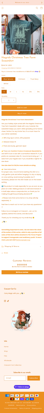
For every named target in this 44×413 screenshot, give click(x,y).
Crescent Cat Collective (12, 365)
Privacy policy (31, 405)
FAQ (5, 356)
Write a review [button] (22, 272)
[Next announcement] (41, 2)
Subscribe (33, 378)
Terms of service (24, 408)
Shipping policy (37, 408)
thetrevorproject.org (23, 240)
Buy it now (22, 113)
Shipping (4, 68)
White (6, 84)
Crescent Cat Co (16, 403)
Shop (6, 351)
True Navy (34, 79)
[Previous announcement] (2, 2)
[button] (2, 8)
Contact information (10, 408)
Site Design (27, 403)
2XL (30, 92)
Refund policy (20, 405)
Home (6, 347)
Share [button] (6, 253)
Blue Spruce (8, 79)
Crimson (21, 79)
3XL (38, 92)
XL (23, 92)
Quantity (4, 96)
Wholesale (7, 360)
